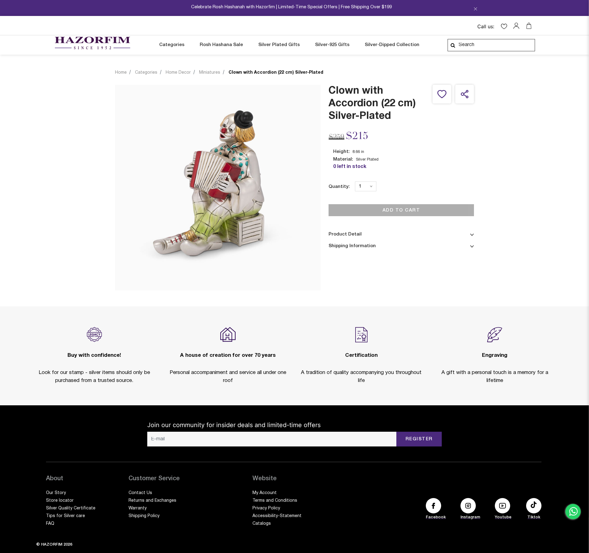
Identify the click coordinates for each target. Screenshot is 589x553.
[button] (517, 26)
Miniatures (209, 73)
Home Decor (178, 73)
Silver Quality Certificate (70, 508)
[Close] (475, 9)
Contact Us (140, 493)
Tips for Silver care (65, 516)
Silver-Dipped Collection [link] (392, 45)
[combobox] (491, 45)
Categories (146, 73)
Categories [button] (171, 45)
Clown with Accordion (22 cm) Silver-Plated (276, 73)
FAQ (50, 524)
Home (121, 73)
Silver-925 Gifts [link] (332, 45)
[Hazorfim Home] (92, 43)
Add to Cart (401, 210)
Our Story (56, 493)
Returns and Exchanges (152, 501)
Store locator (60, 501)
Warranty (138, 508)
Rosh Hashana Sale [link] (221, 45)
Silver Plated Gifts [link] (279, 45)
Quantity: (339, 187)
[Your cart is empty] (529, 26)
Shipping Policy (144, 516)
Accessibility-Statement (277, 516)
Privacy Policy (266, 508)
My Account (264, 493)
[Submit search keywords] (453, 45)
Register (419, 439)
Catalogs (261, 524)
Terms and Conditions (274, 501)
